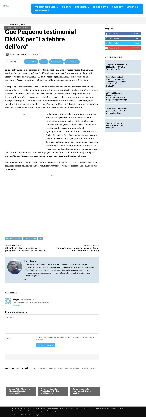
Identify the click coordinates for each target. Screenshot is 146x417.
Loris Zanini (21, 54)
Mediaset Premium (117, 408)
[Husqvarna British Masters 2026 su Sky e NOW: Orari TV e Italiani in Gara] (134, 67)
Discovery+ (45, 384)
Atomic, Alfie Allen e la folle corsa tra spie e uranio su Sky (19, 391)
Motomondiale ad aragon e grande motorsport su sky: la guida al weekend (116, 110)
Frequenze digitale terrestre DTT (28, 408)
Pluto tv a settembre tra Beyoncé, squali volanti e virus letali (115, 125)
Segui (137, 38)
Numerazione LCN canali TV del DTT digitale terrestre (77, 408)
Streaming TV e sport (103, 408)
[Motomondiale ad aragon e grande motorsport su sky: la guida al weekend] (134, 110)
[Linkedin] (25, 279)
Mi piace (136, 33)
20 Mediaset (42, 368)
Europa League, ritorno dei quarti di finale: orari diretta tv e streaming (78, 249)
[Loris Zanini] (8, 54)
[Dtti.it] (17, 9)
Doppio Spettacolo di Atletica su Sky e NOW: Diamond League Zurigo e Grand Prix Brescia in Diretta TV (116, 81)
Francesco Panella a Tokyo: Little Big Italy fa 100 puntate (50, 391)
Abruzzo (52, 368)
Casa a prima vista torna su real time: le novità (82, 391)
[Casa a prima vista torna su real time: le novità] (84, 383)
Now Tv (11, 384)
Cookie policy (51, 411)
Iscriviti (136, 48)
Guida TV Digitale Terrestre (49, 408)
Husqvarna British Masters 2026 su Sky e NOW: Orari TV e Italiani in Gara (116, 67)
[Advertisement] (24, 132)
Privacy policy (40, 411)
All (34, 368)
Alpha (60, 368)
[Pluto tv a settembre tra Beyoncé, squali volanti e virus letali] (134, 125)
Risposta (16, 305)
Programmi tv (17, 28)
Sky (40, 238)
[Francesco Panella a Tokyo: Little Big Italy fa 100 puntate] (52, 383)
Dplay (33, 238)
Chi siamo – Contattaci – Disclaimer (23, 411)
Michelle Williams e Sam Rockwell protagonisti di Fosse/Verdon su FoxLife (25, 249)
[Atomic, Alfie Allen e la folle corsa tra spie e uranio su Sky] (20, 383)
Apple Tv (85, 368)
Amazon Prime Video (72, 368)
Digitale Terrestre (13, 238)
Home (9, 28)
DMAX (25, 28)
